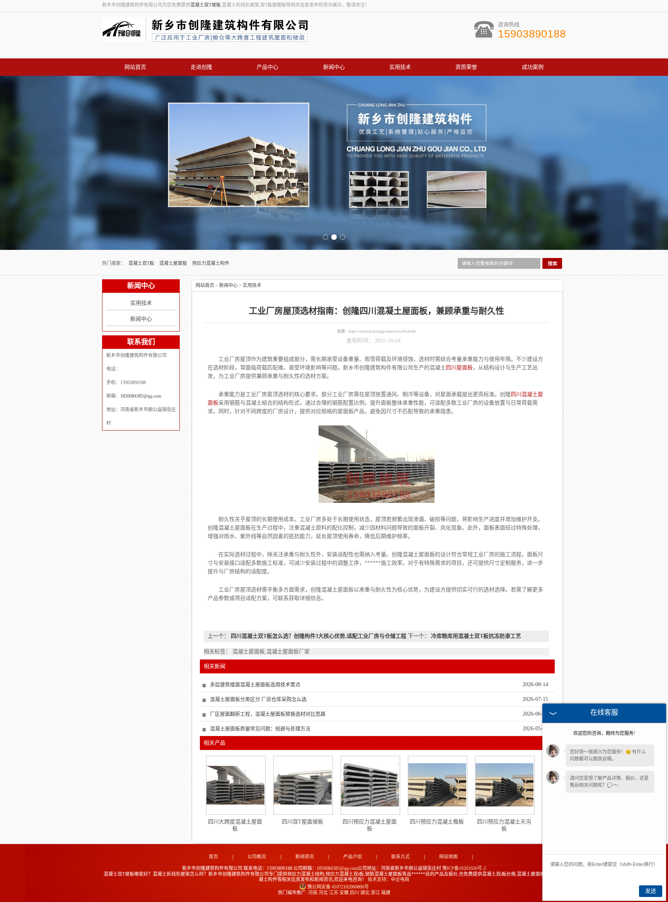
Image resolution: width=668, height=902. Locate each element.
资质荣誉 (466, 67)
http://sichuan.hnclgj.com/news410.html (382, 331)
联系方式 (400, 856)
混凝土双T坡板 (205, 5)
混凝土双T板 (141, 263)
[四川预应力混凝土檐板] (437, 784)
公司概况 (256, 856)
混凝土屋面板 (173, 263)
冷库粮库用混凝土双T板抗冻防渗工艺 (475, 636)
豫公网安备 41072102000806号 (338, 887)
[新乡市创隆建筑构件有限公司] (205, 38)
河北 (323, 892)
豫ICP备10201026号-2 (464, 868)
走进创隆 (201, 67)
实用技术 (400, 67)
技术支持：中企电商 (388, 879)
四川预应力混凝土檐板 (437, 822)
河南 (312, 892)
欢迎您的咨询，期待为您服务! (604, 733)
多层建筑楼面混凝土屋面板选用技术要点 (255, 684)
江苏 (333, 892)
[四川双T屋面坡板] (303, 785)
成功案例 (533, 67)
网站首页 (135, 67)
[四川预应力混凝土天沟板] (504, 784)
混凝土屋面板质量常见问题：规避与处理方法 (260, 728)
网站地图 (448, 856)
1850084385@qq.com (140, 396)
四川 (354, 892)
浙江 (375, 892)
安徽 (344, 892)
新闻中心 (334, 67)
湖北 (365, 892)
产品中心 (267, 67)
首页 (213, 856)
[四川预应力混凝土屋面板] (370, 784)
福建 (385, 892)
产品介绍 (352, 856)
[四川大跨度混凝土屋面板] (235, 785)
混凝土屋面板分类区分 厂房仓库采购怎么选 (258, 699)
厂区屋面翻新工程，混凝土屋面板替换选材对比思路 (267, 714)
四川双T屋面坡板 (302, 822)
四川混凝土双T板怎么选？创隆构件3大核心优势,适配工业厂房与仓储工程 (318, 636)
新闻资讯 (304, 856)
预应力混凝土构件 (210, 263)
